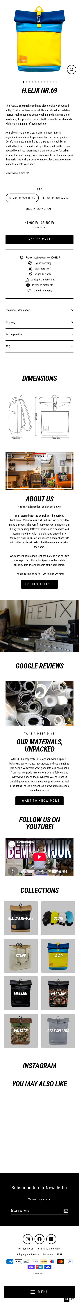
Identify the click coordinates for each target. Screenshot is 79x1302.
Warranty (48, 1254)
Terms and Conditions (49, 1248)
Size (39, 189)
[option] (72, 1299)
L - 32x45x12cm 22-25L (55, 197)
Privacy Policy (25, 1248)
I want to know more (39, 800)
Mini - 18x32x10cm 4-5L (38, 209)
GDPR (60, 1254)
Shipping (10, 322)
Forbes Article (39, 584)
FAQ (8, 346)
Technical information (18, 310)
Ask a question (14, 334)
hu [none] (72, 1299)
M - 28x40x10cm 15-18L (22, 197)
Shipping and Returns (28, 1254)
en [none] (66, 1299)
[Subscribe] (65, 1211)
